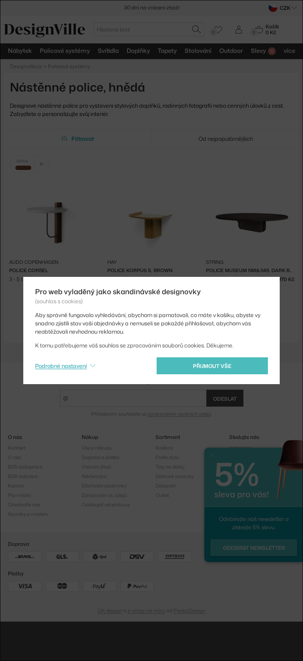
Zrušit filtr (42, 164)
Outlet (162, 495)
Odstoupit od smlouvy (106, 504)
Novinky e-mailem (28, 514)
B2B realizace (22, 476)
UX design (110, 610)
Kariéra (16, 485)
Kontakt (16, 447)
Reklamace (94, 476)
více (289, 51)
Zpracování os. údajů (104, 495)
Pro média (19, 495)
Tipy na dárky (170, 466)
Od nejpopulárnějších (225, 138)
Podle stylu (167, 457)
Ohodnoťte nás (24, 504)
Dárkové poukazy (174, 476)
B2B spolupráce (25, 466)
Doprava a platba (100, 457)
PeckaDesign (190, 610)
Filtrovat (82, 138)
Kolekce (164, 447)
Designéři (165, 485)
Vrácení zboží (96, 466)
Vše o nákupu (97, 447)
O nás (14, 457)
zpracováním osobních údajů (179, 414)
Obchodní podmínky (104, 485)
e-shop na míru (146, 610)
